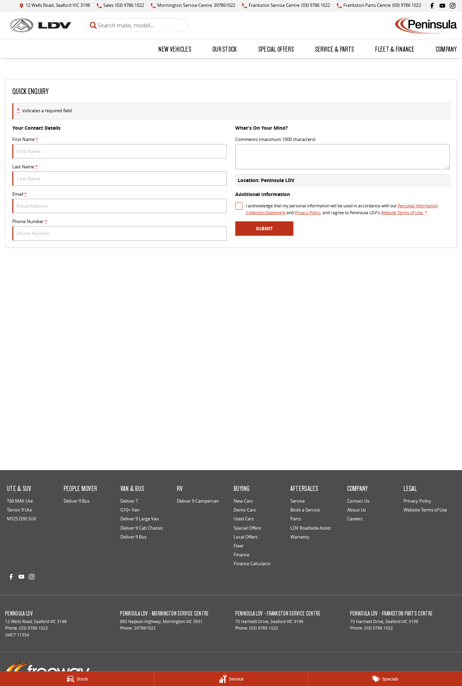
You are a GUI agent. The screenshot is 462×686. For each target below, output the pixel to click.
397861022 (145, 628)
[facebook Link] (432, 5)
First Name (25, 139)
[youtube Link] (442, 5)
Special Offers (276, 48)
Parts (295, 519)
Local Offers (246, 537)
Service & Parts (334, 48)
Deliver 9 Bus (77, 501)
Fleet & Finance (394, 48)
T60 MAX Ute (20, 501)
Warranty (299, 537)
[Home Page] (40, 25)
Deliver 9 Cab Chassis (141, 528)
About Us (356, 510)
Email (19, 194)
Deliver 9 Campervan (198, 501)
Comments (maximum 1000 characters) (275, 139)
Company (446, 48)
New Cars (243, 501)
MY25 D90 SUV (21, 519)
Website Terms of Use (425, 510)
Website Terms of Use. (402, 213)
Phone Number (29, 221)
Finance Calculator (252, 563)
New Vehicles (174, 48)
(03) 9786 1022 (33, 628)
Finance (241, 555)
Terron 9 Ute (19, 510)
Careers (354, 519)
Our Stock (224, 48)
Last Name (25, 167)
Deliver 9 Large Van (139, 519)
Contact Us (358, 501)
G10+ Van (130, 510)
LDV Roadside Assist (310, 528)
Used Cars (244, 519)
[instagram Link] (452, 5)
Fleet (238, 546)
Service (297, 501)
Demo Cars (245, 510)
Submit (264, 228)
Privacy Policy (307, 213)
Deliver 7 (129, 501)
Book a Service (305, 510)
